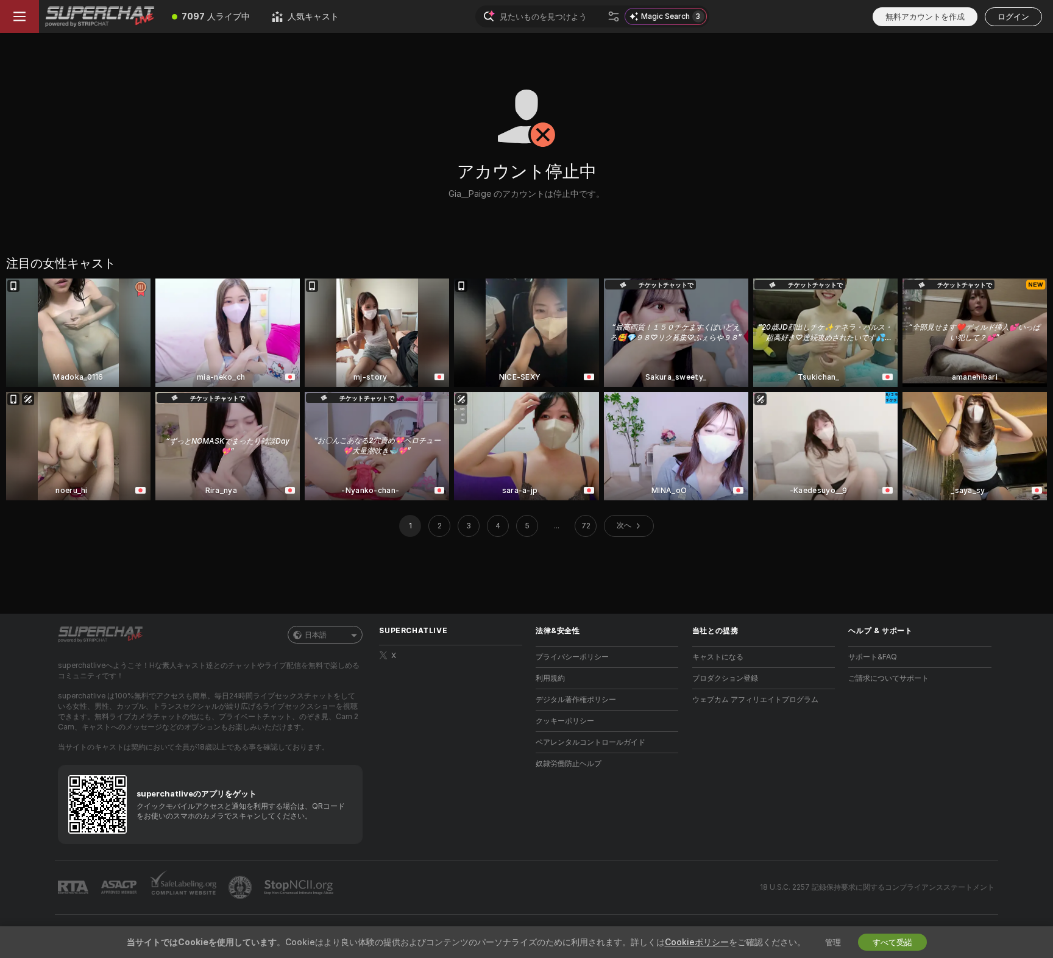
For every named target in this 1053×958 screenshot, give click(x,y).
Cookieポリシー (697, 942)
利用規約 (550, 678)
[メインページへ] (100, 16)
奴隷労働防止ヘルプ (568, 763)
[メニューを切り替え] (19, 16)
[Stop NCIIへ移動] (300, 887)
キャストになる (717, 656)
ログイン (1013, 16)
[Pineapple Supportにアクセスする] (241, 887)
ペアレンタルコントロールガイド (590, 742)
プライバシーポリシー (572, 656)
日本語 (316, 634)
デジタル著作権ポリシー (576, 699)
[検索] (613, 16)
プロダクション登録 (725, 678)
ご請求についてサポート (888, 678)
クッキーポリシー (565, 720)
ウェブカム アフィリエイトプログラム (755, 699)
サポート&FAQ (872, 656)
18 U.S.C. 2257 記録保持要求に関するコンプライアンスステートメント (877, 887)
